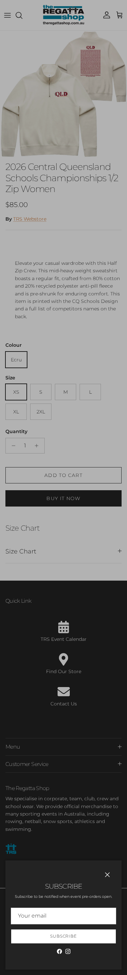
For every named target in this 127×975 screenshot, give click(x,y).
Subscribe (63, 936)
